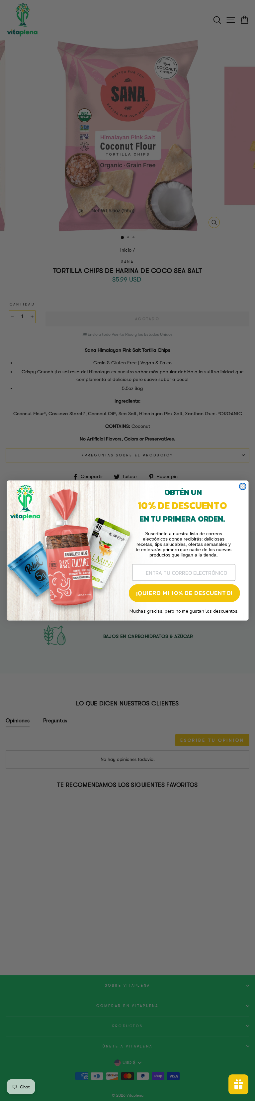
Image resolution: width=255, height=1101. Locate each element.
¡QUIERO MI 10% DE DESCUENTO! (184, 592)
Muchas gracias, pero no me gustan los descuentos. (183, 611)
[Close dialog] (242, 486)
